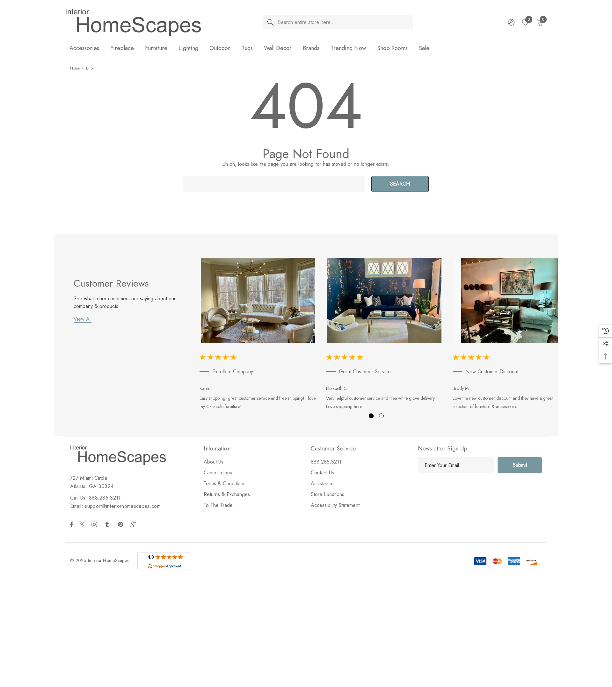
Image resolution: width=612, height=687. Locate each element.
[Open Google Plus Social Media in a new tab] (134, 524)
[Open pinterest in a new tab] (121, 524)
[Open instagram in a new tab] (95, 524)
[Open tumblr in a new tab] (108, 524)
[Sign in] (511, 22)
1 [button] (371, 415)
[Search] (270, 22)
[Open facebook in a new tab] (71, 524)
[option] (258, 335)
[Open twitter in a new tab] (83, 524)
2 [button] (381, 415)
